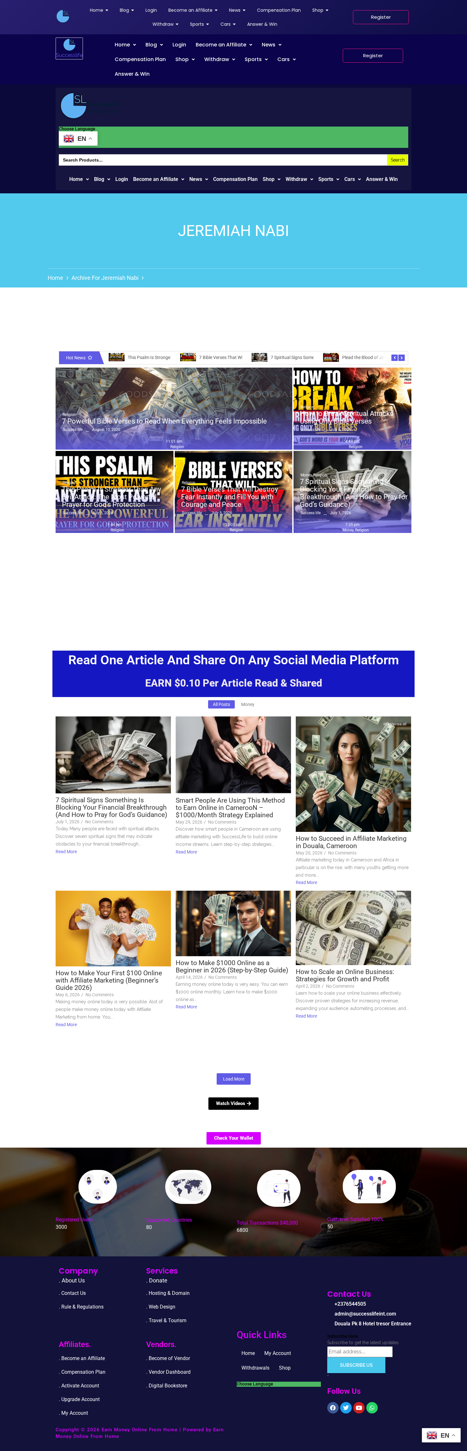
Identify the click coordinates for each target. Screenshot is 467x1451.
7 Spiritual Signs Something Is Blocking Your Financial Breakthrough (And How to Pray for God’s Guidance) (354, 493)
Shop (182, 59)
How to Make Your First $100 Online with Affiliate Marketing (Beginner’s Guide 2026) (109, 981)
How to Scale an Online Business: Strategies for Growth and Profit (345, 975)
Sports (253, 59)
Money (306, 475)
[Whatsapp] (372, 1407)
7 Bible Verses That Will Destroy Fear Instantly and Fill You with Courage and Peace (229, 497)
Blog (151, 44)
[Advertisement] (233, 583)
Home (122, 44)
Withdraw (216, 59)
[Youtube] (359, 1407)
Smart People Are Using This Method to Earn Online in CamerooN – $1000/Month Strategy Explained (230, 808)
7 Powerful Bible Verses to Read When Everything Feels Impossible (164, 421)
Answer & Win (132, 74)
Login (179, 44)
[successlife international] (63, 16)
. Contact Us (72, 1293)
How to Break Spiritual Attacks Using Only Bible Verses (346, 417)
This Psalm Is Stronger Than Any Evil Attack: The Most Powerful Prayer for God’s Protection (111, 497)
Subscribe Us (356, 1365)
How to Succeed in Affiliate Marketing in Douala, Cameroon (351, 842)
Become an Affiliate (221, 44)
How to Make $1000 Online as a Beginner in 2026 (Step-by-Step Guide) (232, 966)
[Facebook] (333, 1407)
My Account (277, 1353)
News (268, 44)
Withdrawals (255, 1368)
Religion (69, 414)
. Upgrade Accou (77, 1399)
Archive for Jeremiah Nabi (105, 277)
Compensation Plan (140, 59)
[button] (125, 45)
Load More (233, 1078)
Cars (283, 59)
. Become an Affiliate (82, 1358)
